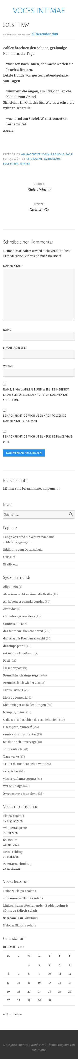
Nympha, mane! (14, 712)
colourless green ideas (19, 616)
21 (18, 991)
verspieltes (11, 771)
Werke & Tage (12, 786)
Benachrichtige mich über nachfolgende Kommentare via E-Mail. (34, 418)
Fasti (69, 154)
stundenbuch (12, 749)
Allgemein (10, 587)
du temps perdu (14, 646)
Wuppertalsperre (15, 828)
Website (9, 366)
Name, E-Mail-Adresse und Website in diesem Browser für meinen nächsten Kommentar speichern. (36, 395)
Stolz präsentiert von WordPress (24, 1045)
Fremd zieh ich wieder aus (21, 683)
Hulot (7, 891)
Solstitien (11, 163)
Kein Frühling (13, 852)
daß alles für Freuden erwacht (24, 638)
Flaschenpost (12, 668)
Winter (25, 163)
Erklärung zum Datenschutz (22, 549)
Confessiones (13, 624)
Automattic (38, 1050)
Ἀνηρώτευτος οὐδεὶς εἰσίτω (20, 793)
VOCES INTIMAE (39, 11)
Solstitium (10, 840)
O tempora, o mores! (17, 727)
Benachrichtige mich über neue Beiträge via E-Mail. (38, 439)
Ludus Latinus (13, 690)
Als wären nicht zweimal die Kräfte (27, 594)
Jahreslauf (52, 158)
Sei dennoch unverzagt (19, 742)
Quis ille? (9, 557)
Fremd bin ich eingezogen (22, 675)
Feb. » (18, 1014)
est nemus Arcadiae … (18, 653)
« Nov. (7, 1014)
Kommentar (13, 265)
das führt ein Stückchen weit (23, 631)
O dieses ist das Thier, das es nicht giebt (30, 720)
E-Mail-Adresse (14, 347)
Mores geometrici (15, 697)
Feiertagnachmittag (17, 864)
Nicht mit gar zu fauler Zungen (24, 705)
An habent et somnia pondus (42, 154)
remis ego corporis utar (19, 734)
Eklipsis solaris (13, 816)
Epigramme (34, 158)
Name (7, 329)
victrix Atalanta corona (19, 779)
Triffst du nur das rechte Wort (24, 764)
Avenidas (9, 609)
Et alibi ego (11, 564)
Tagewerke (11, 756)
